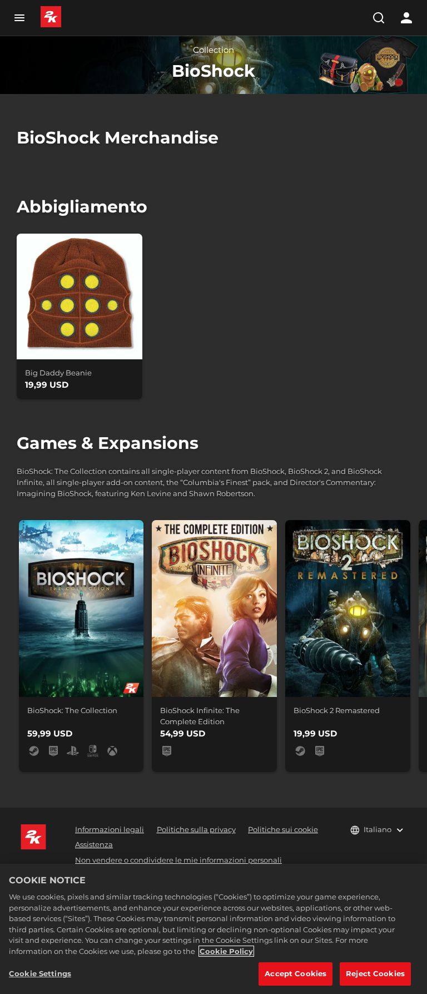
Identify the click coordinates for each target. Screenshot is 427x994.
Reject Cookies (375, 973)
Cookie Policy (226, 951)
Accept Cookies (295, 973)
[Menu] (19, 18)
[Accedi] (406, 17)
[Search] (378, 17)
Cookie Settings (40, 973)
